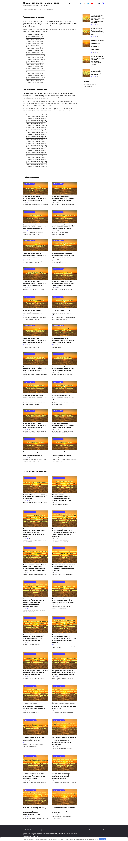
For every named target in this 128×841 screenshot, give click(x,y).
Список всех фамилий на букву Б (36, 116)
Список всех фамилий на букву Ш (36, 157)
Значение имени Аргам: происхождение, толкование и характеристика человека (63, 198)
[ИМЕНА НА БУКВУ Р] (35, 307)
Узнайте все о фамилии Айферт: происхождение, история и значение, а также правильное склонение (63, 809)
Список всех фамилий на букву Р (36, 143)
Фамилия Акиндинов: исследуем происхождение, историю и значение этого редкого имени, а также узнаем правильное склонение (64, 532)
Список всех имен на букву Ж (35, 45)
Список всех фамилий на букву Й (36, 131)
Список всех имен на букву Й (35, 50)
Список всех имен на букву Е (35, 43)
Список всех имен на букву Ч (35, 73)
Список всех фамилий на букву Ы (36, 161)
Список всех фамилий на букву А (36, 115)
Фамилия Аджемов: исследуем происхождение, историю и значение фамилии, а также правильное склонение (34, 637)
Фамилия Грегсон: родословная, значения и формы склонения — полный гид (35, 496)
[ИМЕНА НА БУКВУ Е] (64, 420)
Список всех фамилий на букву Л (36, 134)
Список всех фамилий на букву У (36, 148)
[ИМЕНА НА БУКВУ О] (64, 335)
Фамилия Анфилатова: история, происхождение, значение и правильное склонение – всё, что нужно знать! (64, 705)
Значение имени (29, 9)
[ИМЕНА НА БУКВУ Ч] (35, 449)
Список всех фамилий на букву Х (36, 152)
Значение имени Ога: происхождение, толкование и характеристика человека (63, 368)
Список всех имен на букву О (35, 59)
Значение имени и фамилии (38, 830)
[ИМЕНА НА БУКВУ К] (35, 193)
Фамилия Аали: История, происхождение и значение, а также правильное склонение (63, 600)
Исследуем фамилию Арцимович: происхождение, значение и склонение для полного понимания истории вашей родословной (64, 740)
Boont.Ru (102, 830)
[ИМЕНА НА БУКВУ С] (64, 250)
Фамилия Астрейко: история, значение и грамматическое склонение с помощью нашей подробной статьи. (34, 775)
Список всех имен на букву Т (35, 66)
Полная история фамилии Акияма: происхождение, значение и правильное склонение (35, 672)
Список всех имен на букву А (35, 34)
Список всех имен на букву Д (35, 41)
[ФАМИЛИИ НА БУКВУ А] (64, 526)
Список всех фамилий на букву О (36, 139)
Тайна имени (31, 177)
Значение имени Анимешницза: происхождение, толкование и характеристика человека (63, 226)
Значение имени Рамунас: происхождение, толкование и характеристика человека (63, 397)
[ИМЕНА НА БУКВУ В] (35, 278)
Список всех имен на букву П (35, 61)
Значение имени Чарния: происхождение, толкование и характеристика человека (34, 453)
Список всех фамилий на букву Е (36, 123)
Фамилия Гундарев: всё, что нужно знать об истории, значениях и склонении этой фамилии (97, 60)
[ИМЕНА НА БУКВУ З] (35, 222)
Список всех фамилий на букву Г (36, 120)
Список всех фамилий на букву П (36, 141)
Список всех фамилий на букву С (36, 145)
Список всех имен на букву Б (35, 36)
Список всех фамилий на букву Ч (36, 155)
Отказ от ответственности (30, 836)
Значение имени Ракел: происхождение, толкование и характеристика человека (34, 340)
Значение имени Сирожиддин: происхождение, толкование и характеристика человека (63, 255)
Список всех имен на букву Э (35, 79)
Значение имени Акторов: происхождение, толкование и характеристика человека (63, 311)
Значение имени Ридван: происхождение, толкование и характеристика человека (34, 311)
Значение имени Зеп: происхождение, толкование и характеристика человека (34, 226)
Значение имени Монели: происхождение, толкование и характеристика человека (34, 255)
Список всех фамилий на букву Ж (36, 125)
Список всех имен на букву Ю (35, 80)
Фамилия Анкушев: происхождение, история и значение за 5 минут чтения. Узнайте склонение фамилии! (34, 705)
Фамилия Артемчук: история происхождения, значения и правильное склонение (33, 739)
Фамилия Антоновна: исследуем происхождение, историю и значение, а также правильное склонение (63, 567)
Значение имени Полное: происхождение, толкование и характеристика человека (34, 425)
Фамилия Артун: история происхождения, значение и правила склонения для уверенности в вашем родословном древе (33, 602)
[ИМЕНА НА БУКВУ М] (35, 250)
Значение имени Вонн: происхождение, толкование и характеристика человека (34, 283)
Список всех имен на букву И (35, 48)
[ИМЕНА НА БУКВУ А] (64, 193)
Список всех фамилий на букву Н (36, 138)
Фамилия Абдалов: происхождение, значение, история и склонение (97, 72)
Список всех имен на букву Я (35, 82)
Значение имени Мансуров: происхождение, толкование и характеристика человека (34, 397)
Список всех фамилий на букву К (36, 132)
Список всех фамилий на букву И (36, 129)
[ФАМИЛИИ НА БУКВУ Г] (35, 492)
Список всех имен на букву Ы (35, 77)
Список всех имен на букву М (35, 55)
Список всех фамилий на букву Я (36, 166)
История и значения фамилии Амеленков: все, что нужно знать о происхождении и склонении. (64, 672)
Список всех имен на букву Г (35, 39)
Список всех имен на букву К (35, 52)
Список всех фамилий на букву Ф (36, 150)
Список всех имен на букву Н (35, 57)
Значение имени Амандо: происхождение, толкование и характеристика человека (34, 368)
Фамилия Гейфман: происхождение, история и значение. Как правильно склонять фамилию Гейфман (62, 497)
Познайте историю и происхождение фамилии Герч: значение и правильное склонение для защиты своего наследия (34, 532)
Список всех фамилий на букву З (36, 127)
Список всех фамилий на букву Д (36, 122)
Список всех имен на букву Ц (35, 72)
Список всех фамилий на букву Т (36, 147)
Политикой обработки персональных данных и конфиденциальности (77, 835)
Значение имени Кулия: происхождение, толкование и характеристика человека (34, 198)
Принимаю (102, 839)
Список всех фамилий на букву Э (36, 163)
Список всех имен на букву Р (35, 63)
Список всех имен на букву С (35, 64)
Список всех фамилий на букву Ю (36, 164)
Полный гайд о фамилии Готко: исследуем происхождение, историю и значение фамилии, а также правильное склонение (35, 567)
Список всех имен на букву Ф (35, 70)
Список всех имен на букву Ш (35, 75)
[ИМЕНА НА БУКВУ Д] (64, 278)
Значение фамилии (45, 9)
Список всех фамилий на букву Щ (36, 159)
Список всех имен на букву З (35, 47)
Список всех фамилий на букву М (36, 136)
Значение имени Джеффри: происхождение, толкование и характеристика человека (63, 283)
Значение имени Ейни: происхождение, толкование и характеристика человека (63, 425)
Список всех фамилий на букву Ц (36, 154)
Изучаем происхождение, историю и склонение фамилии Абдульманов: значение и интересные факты (63, 775)
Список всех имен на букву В (35, 38)
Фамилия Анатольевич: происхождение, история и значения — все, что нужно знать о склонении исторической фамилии (64, 638)
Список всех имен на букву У (35, 68)
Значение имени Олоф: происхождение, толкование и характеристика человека (63, 340)
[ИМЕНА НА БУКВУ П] (35, 420)
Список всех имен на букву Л (35, 54)
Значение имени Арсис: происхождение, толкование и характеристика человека (63, 453)
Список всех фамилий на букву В (36, 118)
